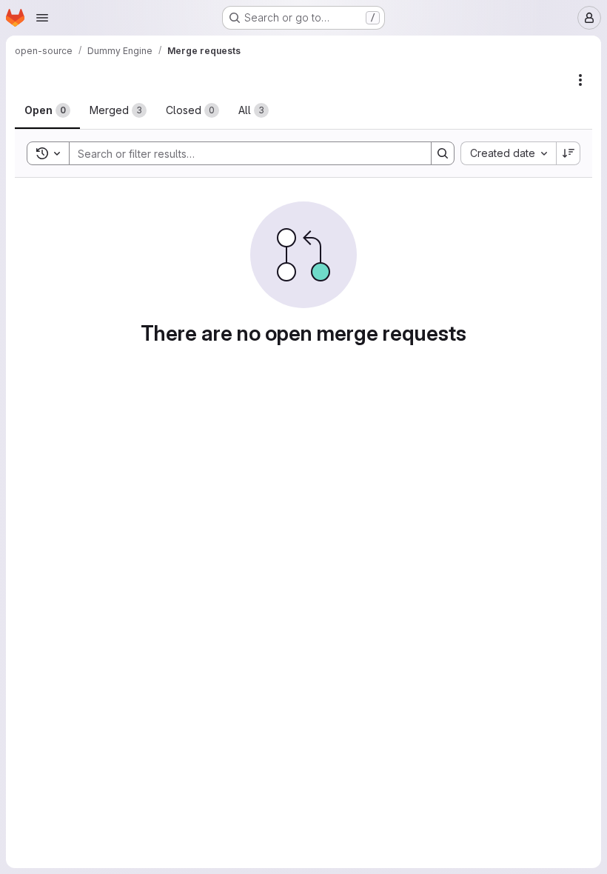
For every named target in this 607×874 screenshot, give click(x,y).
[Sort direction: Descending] (568, 153)
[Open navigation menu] (42, 18)
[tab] (47, 110)
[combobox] (508, 153)
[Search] (443, 153)
